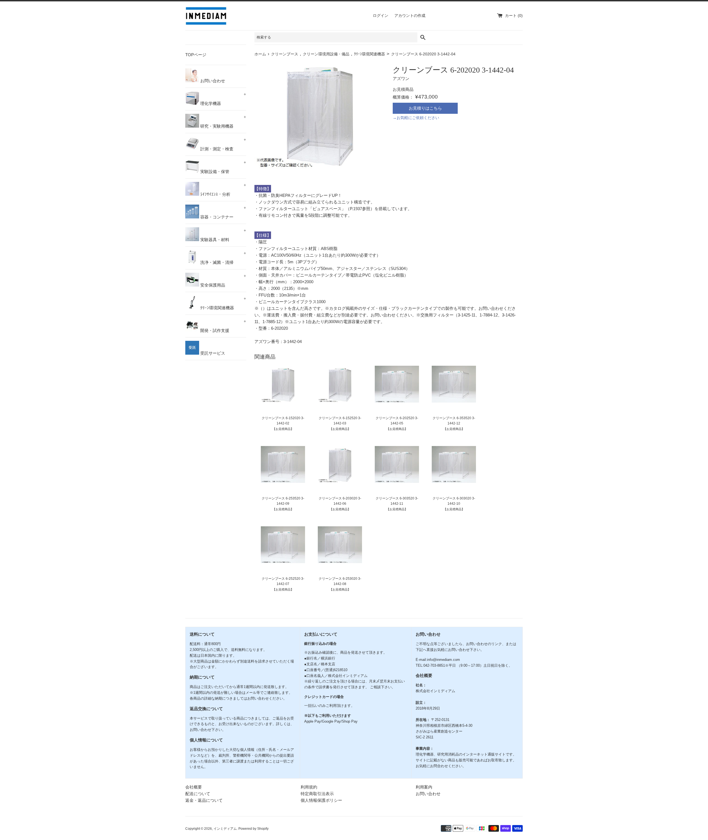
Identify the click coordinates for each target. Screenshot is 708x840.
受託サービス (212, 353)
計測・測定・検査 (222, 144)
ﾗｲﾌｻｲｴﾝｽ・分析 (222, 190)
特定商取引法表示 (317, 793)
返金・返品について (204, 800)
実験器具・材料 (222, 235)
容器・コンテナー (222, 212)
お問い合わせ (212, 80)
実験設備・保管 (222, 167)
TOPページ (195, 54)
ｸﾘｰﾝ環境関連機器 (222, 303)
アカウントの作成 (409, 16)
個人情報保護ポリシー (321, 800)
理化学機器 (222, 99)
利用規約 (309, 787)
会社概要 (193, 787)
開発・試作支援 (222, 326)
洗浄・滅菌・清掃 (222, 258)
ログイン (380, 16)
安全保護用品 (222, 280)
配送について (197, 793)
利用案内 (424, 787)
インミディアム (225, 829)
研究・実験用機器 (222, 121)
